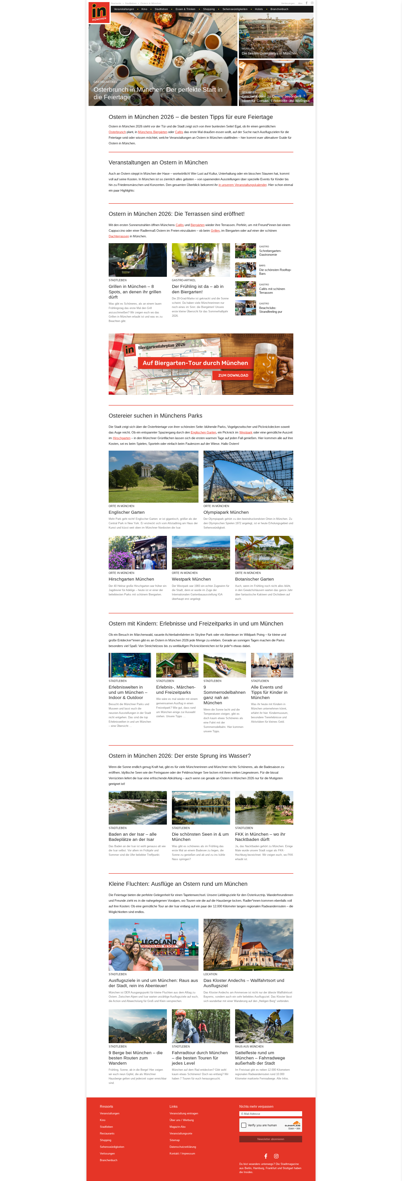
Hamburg (258, 1168)
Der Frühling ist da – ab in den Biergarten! (198, 289)
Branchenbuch (279, 9)
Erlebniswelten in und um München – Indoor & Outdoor (128, 692)
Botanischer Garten (254, 579)
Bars (262, 265)
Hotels (259, 9)
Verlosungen (288, 3)
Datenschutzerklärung (183, 1146)
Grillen (215, 230)
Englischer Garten (127, 512)
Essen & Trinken (186, 9)
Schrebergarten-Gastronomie (270, 252)
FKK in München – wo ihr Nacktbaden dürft (260, 837)
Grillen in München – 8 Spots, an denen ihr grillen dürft (135, 291)
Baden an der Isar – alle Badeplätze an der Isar (133, 837)
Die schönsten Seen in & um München (200, 837)
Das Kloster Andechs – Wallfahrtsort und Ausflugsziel (244, 983)
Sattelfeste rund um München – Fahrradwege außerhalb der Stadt (260, 1057)
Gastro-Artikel (105, 82)
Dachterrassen (119, 236)
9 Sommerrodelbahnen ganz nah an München (225, 695)
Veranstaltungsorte (181, 1133)
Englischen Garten (203, 432)
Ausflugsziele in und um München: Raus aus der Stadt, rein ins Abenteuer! (153, 983)
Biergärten (198, 225)
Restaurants (107, 1133)
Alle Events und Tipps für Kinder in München (269, 692)
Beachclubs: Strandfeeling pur (270, 309)
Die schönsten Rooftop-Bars (275, 271)
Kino (144, 9)
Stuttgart (288, 1168)
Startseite (116, 3)
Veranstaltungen (124, 9)
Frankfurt (271, 1168)
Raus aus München (249, 1046)
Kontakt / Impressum (182, 1153)
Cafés (179, 132)
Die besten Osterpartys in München (269, 53)
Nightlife (248, 48)
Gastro (264, 246)
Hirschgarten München (131, 579)
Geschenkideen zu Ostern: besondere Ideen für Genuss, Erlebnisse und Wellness (276, 98)
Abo (300, 3)
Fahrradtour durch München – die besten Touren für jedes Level (200, 1057)
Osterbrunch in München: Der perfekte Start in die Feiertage (158, 93)
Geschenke (249, 92)
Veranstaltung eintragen (184, 1113)
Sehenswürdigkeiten (235, 9)
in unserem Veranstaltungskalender (243, 185)
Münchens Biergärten (152, 132)
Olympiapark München (226, 512)
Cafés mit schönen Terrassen (272, 290)
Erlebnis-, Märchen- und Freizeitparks (176, 690)
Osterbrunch (117, 132)
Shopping (209, 9)
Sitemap (175, 1140)
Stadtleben (131, 3)
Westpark (246, 432)
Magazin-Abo (178, 1126)
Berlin (248, 1168)
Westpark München (191, 579)
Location (210, 974)
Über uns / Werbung (182, 1120)
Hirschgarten (121, 438)
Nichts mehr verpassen (256, 1106)
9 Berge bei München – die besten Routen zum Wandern (136, 1057)
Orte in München (121, 506)
